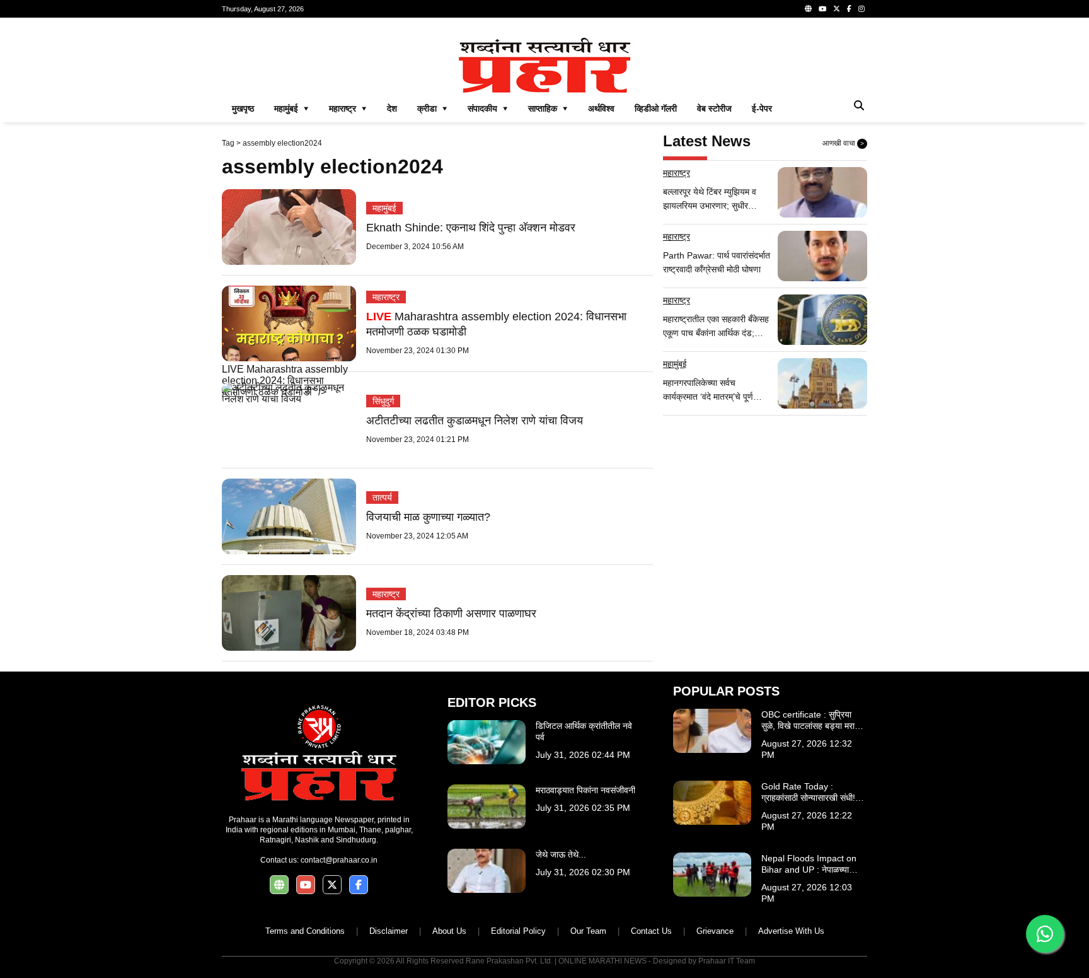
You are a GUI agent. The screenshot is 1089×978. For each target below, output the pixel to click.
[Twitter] (836, 9)
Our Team (588, 931)
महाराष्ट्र (386, 297)
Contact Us (651, 931)
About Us (449, 931)
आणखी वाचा (843, 143)
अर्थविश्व (601, 108)
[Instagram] (861, 9)
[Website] (808, 9)
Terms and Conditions (305, 931)
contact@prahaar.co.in (339, 860)
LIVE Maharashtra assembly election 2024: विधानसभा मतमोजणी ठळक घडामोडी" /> (285, 380)
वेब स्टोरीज (714, 108)
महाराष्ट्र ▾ (348, 108)
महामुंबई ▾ (291, 108)
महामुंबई (384, 208)
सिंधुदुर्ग (383, 401)
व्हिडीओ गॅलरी (656, 108)
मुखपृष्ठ (243, 108)
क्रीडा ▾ (432, 108)
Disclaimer (388, 931)
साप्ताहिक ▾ (548, 108)
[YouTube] (822, 9)
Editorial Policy (518, 931)
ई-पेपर (762, 108)
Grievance (715, 931)
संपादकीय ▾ (488, 108)
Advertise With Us (791, 931)
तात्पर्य (382, 497)
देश (392, 108)
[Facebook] (849, 9)
